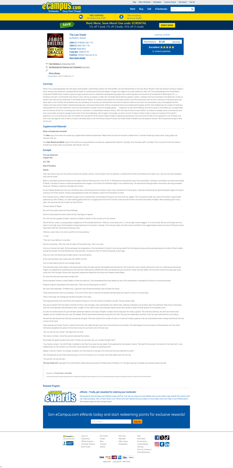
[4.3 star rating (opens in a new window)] (167, 47)
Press (139, 436)
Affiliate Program (87, 441)
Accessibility (85, 439)
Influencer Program (88, 444)
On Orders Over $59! (62, 64)
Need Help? (107, 462)
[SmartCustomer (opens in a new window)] (161, 51)
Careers (102, 439)
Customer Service (170, 2)
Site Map (140, 447)
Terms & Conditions (144, 449)
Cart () (192, 2)
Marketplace (157, 2)
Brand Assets (85, 447)
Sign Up (137, 421)
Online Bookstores (143, 452)
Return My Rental (144, 2)
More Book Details (77, 58)
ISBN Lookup (123, 441)
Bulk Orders (104, 436)
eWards (102, 447)
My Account (183, 2)
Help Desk (122, 439)
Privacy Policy (142, 441)
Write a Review (54, 73)
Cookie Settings (142, 444)
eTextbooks (161, 8)
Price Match (141, 439)
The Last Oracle (52, 76)
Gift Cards (122, 436)
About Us (84, 436)
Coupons (103, 444)
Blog (134, 2)
